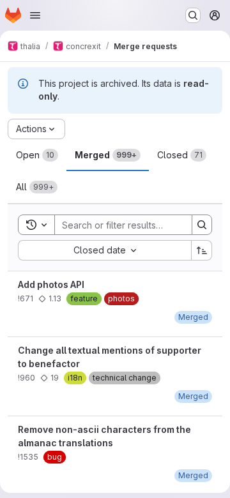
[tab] (37, 155)
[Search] (202, 225)
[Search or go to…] (193, 15)
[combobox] (104, 250)
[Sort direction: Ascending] (202, 250)
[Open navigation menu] (35, 15)
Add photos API (51, 284)
